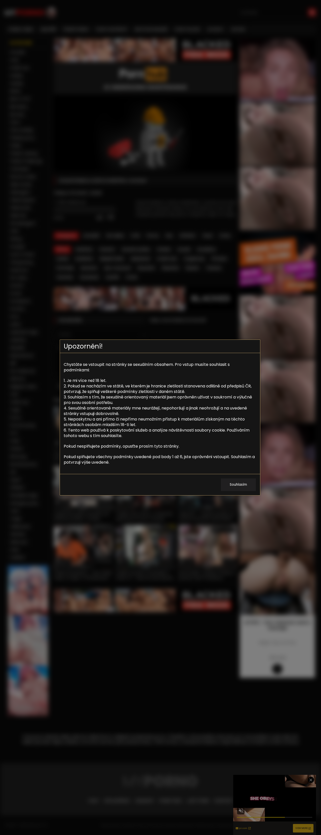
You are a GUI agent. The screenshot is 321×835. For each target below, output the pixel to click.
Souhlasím (238, 484)
